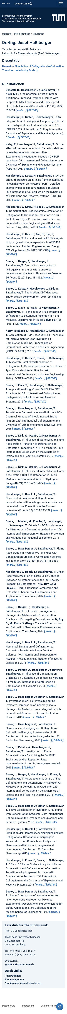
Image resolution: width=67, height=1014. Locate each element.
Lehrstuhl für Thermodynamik (17, 15)
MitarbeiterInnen (22, 34)
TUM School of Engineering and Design (21, 18)
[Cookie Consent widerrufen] (59, 1006)
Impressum (28, 1005)
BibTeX (32, 110)
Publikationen (13, 975)
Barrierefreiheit (48, 1005)
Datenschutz (8, 1005)
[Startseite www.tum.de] (58, 17)
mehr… (21, 110)
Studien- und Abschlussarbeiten (23, 983)
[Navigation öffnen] (61, 4)
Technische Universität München (18, 21)
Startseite (6, 34)
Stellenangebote (14, 979)
